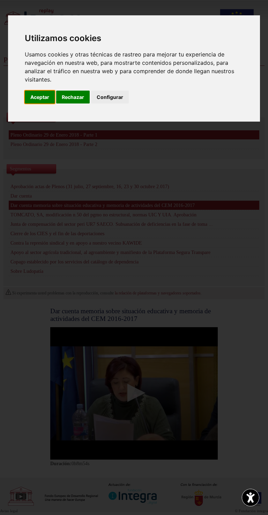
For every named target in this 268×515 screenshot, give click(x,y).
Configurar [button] (110, 97)
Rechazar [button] (73, 97)
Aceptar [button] (39, 97)
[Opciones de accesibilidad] (250, 497)
